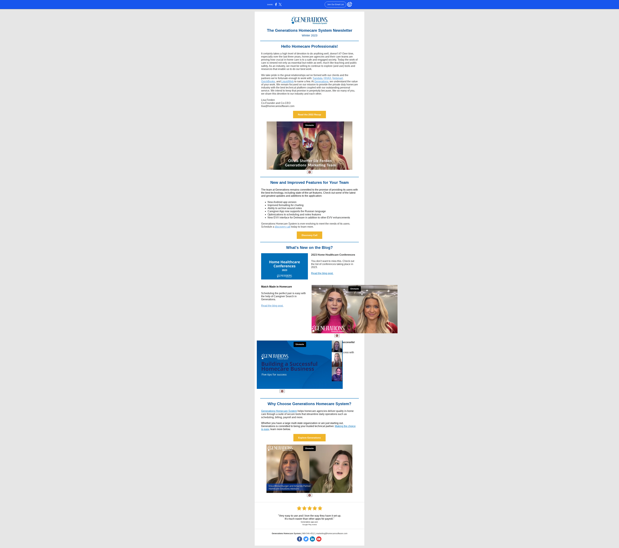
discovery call (282, 226)
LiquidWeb (287, 81)
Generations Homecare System (279, 411)
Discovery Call (309, 235)
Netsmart (337, 78)
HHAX (327, 78)
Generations (321, 81)
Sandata (317, 78)
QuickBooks (268, 81)
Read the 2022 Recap (309, 114)
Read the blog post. (322, 273)
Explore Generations (309, 437)
